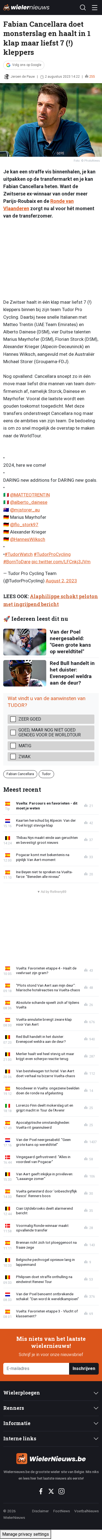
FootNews (61, 1511)
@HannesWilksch (27, 539)
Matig (24, 745)
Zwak (24, 756)
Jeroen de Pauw (23, 77)
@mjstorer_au (25, 510)
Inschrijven (84, 1368)
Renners (13, 1408)
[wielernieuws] (51, 1458)
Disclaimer (40, 1511)
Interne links (19, 1438)
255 (92, 77)
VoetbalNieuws (86, 1511)
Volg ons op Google (26, 65)
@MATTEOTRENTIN (30, 495)
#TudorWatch (19, 554)
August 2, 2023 (61, 580)
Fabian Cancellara (20, 774)
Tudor (46, 774)
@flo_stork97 (24, 524)
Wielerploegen (21, 1393)
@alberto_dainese (28, 502)
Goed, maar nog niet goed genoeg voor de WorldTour (49, 732)
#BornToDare (16, 561)
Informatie (16, 1423)
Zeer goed (29, 719)
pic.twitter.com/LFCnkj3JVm (61, 561)
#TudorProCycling (52, 554)
